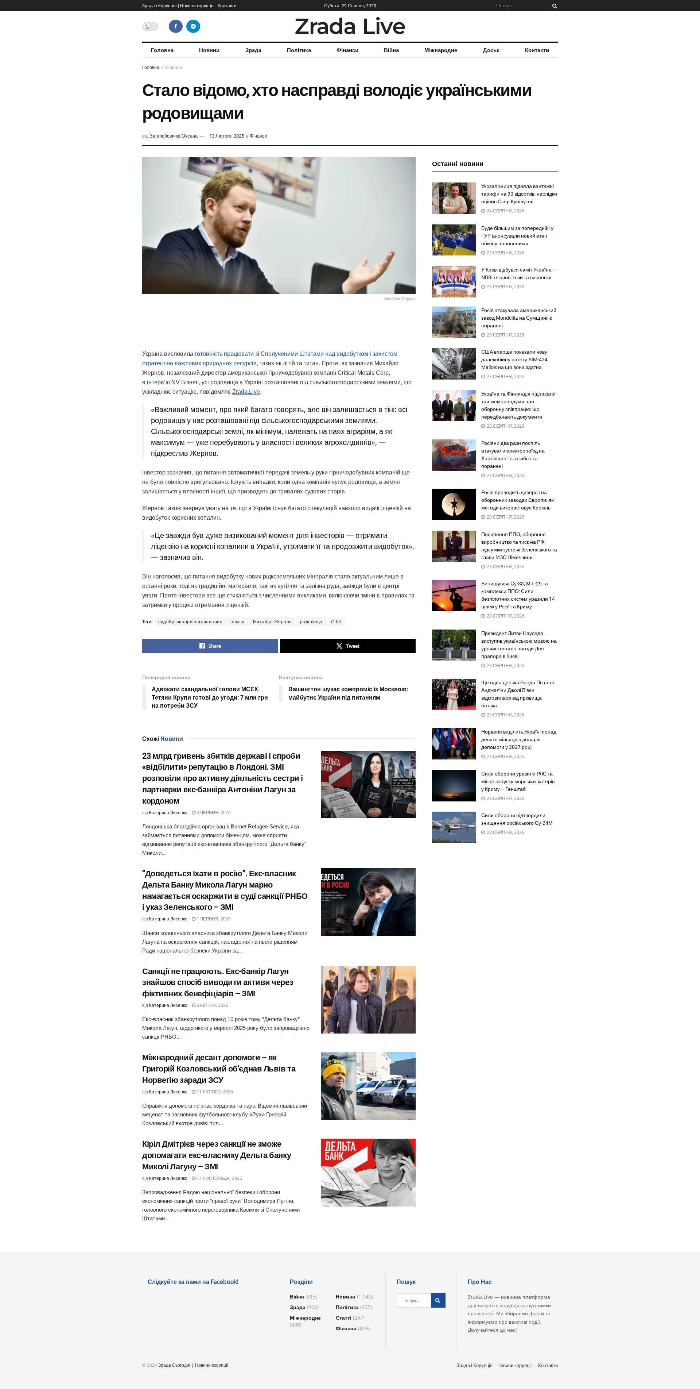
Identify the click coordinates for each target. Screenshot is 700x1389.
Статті (343, 1317)
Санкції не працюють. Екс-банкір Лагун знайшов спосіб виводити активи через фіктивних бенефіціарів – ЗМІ (217, 983)
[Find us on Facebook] (176, 26)
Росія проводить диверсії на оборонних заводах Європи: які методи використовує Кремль (518, 500)
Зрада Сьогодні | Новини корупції (193, 1365)
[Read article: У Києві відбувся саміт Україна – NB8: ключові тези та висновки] (454, 281)
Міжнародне (440, 50)
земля (238, 622)
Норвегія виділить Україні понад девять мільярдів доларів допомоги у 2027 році (518, 739)
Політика (299, 50)
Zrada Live (350, 26)
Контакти (227, 5)
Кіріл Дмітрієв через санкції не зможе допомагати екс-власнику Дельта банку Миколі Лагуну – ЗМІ (216, 1155)
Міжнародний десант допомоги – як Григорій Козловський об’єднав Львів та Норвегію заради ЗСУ (218, 1069)
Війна (391, 50)
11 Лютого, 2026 (214, 1092)
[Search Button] (553, 5)
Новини (209, 50)
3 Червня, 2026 (213, 812)
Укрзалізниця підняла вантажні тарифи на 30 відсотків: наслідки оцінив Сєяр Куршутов (519, 193)
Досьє (491, 50)
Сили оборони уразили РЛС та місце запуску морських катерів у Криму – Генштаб (518, 781)
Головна (162, 50)
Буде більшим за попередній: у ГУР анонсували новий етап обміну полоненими (517, 235)
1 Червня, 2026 (213, 919)
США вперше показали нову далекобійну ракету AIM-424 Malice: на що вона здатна (514, 359)
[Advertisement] (279, 330)
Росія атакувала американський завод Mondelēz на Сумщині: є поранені (518, 317)
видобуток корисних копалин (190, 622)
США (336, 622)
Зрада (253, 50)
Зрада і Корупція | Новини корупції (177, 5)
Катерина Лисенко (168, 812)
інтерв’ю (158, 382)
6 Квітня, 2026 (211, 1005)
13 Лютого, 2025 (226, 135)
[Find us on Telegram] (193, 26)
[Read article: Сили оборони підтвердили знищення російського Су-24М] (454, 827)
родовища (311, 622)
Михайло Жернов (272, 622)
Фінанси (347, 50)
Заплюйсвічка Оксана (174, 135)
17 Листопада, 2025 (218, 1178)
